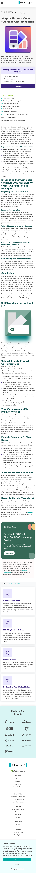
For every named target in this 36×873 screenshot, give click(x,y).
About (18, 779)
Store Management (18, 802)
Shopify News (18, 827)
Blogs (18, 824)
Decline (17, 864)
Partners (18, 812)
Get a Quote (18, 86)
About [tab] (4, 583)
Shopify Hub (18, 835)
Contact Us (18, 784)
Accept (17, 860)
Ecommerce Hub (18, 832)
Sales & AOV (18, 794)
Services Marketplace (6, 11)
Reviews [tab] (17, 583)
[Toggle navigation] (2, 3)
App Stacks (18, 814)
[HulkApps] (26, 3)
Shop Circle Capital (18, 809)
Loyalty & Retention (18, 799)
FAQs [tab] (10, 583)
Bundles (18, 817)
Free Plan (30, 512)
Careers (18, 781)
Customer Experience (18, 796)
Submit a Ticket (18, 787)
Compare (18, 829)
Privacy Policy (27, 855)
